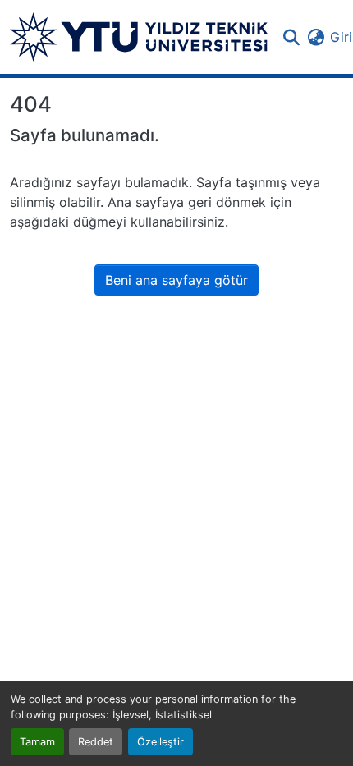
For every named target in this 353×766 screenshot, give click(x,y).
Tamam (37, 742)
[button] (139, 37)
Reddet (95, 742)
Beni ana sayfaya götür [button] (176, 280)
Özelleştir (160, 742)
